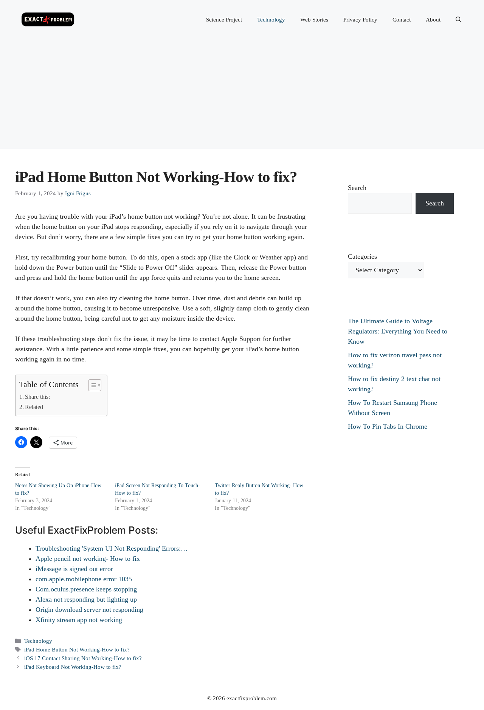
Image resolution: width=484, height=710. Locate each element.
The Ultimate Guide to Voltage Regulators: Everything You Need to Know (397, 331)
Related (34, 407)
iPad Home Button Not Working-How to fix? (77, 649)
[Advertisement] (242, 96)
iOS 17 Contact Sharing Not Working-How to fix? (83, 658)
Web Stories (314, 20)
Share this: (37, 397)
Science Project (224, 20)
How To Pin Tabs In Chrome (387, 426)
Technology (271, 20)
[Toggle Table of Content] (90, 385)
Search (357, 187)
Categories (362, 256)
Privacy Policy (360, 20)
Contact (401, 20)
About (433, 20)
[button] (458, 19)
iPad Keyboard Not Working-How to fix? (72, 667)
